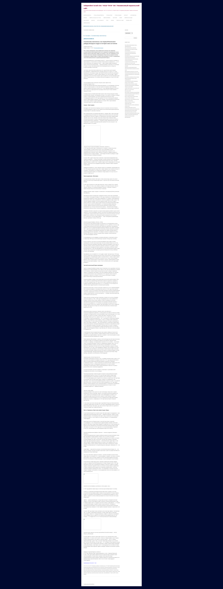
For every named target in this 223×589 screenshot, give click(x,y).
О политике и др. (102, 565)
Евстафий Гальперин (89, 568)
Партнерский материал (98, 47)
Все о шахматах (100, 20)
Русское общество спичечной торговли (98, 571)
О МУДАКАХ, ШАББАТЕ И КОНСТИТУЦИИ (132, 56)
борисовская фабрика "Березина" (110, 567)
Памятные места (87, 22)
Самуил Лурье (115, 571)
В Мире (121, 17)
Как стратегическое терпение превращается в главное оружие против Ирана (131, 49)
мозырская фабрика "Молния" (107, 569)
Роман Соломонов (87, 571)
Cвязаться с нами (119, 20)
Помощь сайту (129, 20)
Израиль (85, 17)
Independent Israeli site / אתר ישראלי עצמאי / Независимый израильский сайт (111, 7)
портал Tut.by (115, 569)
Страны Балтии (109, 15)
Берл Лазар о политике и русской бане (132, 92)
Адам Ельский (112, 565)
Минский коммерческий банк (89, 569)
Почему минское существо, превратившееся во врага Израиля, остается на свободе (131, 59)
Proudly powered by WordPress (89, 584)
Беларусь (93, 20)
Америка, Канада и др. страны (95, 17)
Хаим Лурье (89, 572)
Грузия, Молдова (118, 15)
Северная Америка (106, 17)
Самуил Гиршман (109, 571)
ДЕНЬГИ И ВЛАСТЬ (89, 38)
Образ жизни (86, 20)
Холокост (126, 15)
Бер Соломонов (101, 567)
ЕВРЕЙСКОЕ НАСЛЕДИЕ (128, 17)
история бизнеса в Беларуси (111, 568)
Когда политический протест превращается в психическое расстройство (130, 53)
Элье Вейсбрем (106, 572)
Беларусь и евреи (95, 565)
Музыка (112, 20)
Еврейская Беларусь (87, 15)
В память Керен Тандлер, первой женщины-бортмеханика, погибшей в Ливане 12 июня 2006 (132, 85)
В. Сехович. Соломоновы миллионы (95, 35)
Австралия (115, 17)
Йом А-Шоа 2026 (128, 90)
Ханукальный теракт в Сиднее (130, 111)
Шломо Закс (101, 572)
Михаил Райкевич (98, 569)
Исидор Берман (103, 568)
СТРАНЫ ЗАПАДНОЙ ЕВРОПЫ (99, 15)
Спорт (107, 20)
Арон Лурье (117, 565)
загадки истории (97, 568)
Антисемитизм (133, 15)
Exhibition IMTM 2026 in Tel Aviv (130, 107)
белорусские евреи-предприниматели (91, 567)
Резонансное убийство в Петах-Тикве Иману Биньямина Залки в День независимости (132, 78)
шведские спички (95, 572)
